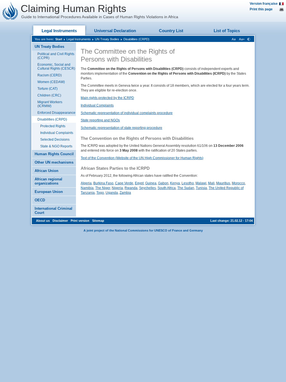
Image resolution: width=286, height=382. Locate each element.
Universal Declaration (115, 30)
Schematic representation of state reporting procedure (121, 128)
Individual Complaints (56, 133)
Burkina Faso (103, 183)
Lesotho (188, 183)
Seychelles (147, 188)
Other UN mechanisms (54, 162)
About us (43, 220)
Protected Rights (52, 126)
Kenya (175, 183)
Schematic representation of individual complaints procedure (127, 113)
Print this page (261, 9)
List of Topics (227, 30)
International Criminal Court (53, 210)
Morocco (238, 183)
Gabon (163, 183)
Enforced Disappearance (56, 113)
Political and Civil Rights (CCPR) (55, 56)
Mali (211, 183)
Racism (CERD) (49, 75)
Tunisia (201, 188)
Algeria (86, 183)
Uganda (112, 193)
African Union (46, 171)
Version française (264, 4)
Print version (80, 220)
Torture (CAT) (47, 89)
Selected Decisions (55, 140)
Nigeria (117, 188)
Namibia (87, 188)
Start (58, 39)
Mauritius (223, 183)
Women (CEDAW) (51, 82)
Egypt (139, 183)
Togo (100, 193)
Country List (171, 30)
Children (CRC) (49, 95)
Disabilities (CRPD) (136, 39)
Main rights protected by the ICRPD (107, 98)
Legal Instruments (59, 30)
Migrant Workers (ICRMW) (49, 104)
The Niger (102, 188)
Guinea (150, 183)
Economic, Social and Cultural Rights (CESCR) (56, 66)
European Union (49, 192)
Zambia (125, 193)
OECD (40, 200)
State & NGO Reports (56, 146)
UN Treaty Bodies (107, 39)
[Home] (10, 11)
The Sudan (185, 188)
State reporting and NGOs (100, 120)
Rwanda (131, 188)
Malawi (201, 183)
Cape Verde (124, 183)
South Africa (167, 188)
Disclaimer (60, 220)
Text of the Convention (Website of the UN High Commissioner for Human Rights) (142, 158)
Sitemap (98, 220)
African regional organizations (48, 181)
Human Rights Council (54, 154)
